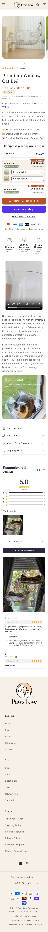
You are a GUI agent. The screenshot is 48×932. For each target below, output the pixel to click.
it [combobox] (41, 470)
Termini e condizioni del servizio (25, 920)
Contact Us (11, 749)
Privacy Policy (12, 838)
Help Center (11, 743)
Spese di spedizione (24, 96)
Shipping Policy (13, 825)
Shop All (9, 800)
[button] (3, 5)
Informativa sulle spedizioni (21, 925)
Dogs (8, 768)
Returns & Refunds (14, 831)
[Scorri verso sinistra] (18, 64)
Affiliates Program (14, 844)
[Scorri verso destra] (30, 64)
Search (8, 730)
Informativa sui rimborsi (28, 911)
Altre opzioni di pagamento (24, 216)
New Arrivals (11, 794)
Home (8, 723)
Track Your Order (14, 818)
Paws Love (22, 908)
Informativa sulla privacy (25, 916)
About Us (10, 736)
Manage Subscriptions (16, 851)
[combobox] (42, 541)
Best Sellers (11, 781)
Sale (7, 787)
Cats (7, 774)
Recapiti (38, 925)
